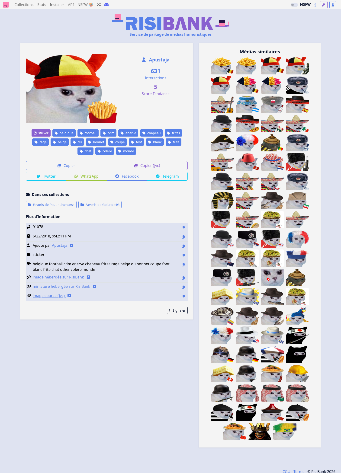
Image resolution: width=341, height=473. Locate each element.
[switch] (294, 5)
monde (128, 151)
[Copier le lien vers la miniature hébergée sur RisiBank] (183, 287)
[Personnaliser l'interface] (324, 4)
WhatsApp (89, 176)
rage (43, 142)
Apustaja (159, 60)
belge (62, 142)
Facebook (130, 176)
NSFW (305, 4)
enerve (130, 133)
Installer (57, 4)
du (79, 142)
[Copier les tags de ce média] (183, 264)
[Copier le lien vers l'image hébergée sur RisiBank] (183, 277)
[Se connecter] (332, 4)
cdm (110, 133)
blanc (157, 142)
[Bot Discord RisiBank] (106, 4)
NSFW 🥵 (85, 4)
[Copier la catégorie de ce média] (183, 255)
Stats (41, 4)
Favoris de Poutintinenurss (53, 204)
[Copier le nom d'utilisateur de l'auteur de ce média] (183, 246)
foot (138, 142)
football (90, 133)
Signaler (179, 310)
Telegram (170, 176)
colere (107, 151)
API (71, 4)
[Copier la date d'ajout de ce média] (183, 236)
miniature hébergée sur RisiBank (62, 286)
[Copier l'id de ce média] (183, 227)
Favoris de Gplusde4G (102, 204)
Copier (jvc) (149, 165)
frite (175, 142)
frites (175, 133)
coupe (119, 142)
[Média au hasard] (99, 4)
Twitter (49, 176)
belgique (66, 133)
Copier (69, 165)
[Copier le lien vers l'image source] (183, 296)
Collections (24, 4)
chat (87, 151)
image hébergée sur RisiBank (59, 277)
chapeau (153, 133)
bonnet (98, 142)
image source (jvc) (49, 295)
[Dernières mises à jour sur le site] (315, 4)
